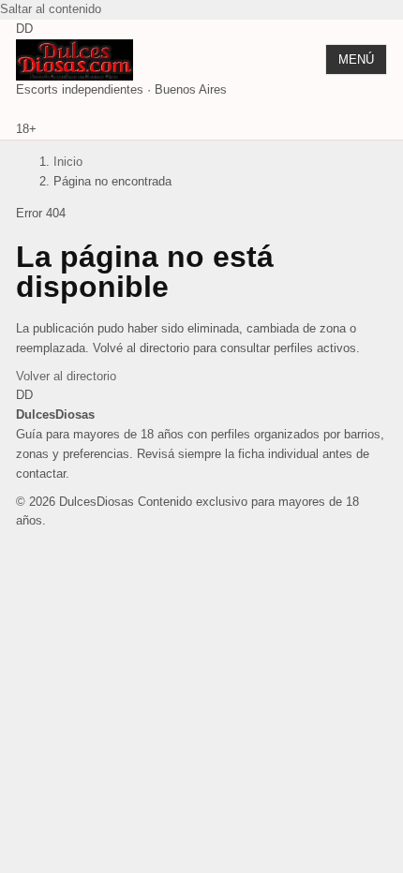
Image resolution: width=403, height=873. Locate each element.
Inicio (67, 162)
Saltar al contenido (50, 9)
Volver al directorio (66, 376)
